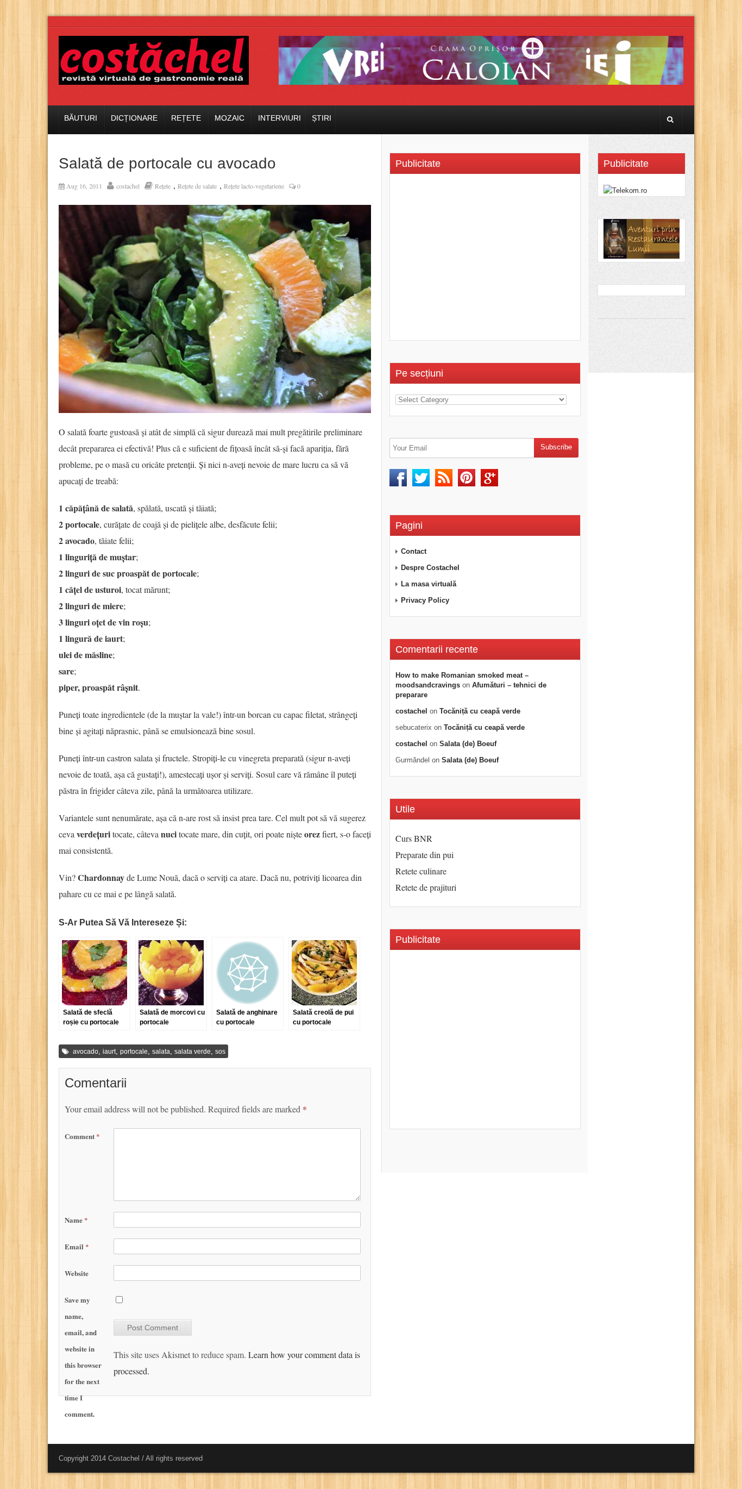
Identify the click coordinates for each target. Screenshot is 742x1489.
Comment (82, 1136)
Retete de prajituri (425, 887)
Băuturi (80, 118)
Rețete (186, 118)
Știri (321, 118)
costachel (128, 186)
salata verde (192, 1051)
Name (76, 1220)
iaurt (109, 1051)
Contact (413, 551)
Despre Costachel (430, 568)
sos (220, 1051)
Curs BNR (413, 838)
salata (161, 1051)
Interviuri (279, 118)
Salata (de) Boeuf (467, 744)
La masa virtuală (428, 584)
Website (77, 1273)
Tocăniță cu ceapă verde (479, 711)
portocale (134, 1051)
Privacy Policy (425, 600)
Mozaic (229, 118)
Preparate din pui (424, 854)
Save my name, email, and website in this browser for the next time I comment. (83, 1356)
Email (77, 1246)
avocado (85, 1051)
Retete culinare (421, 871)
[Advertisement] (486, 261)
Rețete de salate (197, 186)
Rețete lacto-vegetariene (254, 186)
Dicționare (134, 118)
